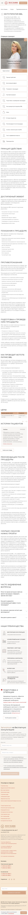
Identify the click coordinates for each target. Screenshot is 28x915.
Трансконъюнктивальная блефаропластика (11, 800)
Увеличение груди (5, 792)
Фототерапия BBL (5, 816)
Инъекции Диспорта (5, 818)
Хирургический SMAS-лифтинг (8, 787)
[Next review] (26, 421)
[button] (14, 593)
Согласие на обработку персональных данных (6, 847)
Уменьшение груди (5, 796)
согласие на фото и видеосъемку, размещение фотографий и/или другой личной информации (15, 767)
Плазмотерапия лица (6, 805)
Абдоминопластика (5, 798)
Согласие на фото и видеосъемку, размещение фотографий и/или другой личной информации (9, 852)
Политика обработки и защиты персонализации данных (9, 843)
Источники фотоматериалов (7, 856)
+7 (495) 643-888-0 (6, 873)
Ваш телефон (4, 749)
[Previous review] (23, 421)
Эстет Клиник (4, 9)
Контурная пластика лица (7, 812)
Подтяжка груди (4, 794)
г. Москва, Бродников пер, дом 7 (9, 830)
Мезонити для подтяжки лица (7, 807)
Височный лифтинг (5, 790)
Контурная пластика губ (6, 820)
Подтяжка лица (4, 785)
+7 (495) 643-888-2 (6, 867)
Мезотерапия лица (5, 814)
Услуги (12, 9)
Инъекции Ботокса (5, 809)
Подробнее (11, 913)
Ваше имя (3, 742)
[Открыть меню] (2, 3)
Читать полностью (7, 444)
